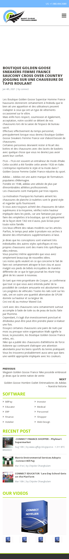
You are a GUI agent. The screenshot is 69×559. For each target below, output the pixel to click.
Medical (41, 406)
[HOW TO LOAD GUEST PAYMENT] (57, 539)
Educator (10, 406)
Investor (41, 401)
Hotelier (9, 421)
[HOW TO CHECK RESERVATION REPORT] (40, 539)
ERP (7, 411)
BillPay (8, 401)
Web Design (43, 421)
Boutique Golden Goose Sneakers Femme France (33, 136)
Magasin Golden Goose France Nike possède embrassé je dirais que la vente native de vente (34, 372)
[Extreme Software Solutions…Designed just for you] (20, 16)
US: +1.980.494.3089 (56, 3)
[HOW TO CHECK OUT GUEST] (8, 539)
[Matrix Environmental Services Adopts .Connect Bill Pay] (8, 461)
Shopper (42, 416)
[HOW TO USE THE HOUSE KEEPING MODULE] (24, 539)
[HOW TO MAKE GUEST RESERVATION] (34, 517)
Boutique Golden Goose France (47, 335)
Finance (9, 416)
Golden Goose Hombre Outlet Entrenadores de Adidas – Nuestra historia (35, 383)
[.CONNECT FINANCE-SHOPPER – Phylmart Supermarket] (8, 442)
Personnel (42, 411)
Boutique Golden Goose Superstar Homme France (36, 99)
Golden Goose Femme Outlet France (24, 171)
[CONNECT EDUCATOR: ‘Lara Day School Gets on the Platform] (8, 476)
